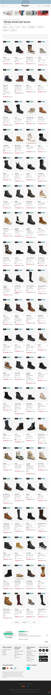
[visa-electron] (15, 668)
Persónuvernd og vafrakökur (26, 689)
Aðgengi (17, 689)
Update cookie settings (36, 689)
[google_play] (43, 657)
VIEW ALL (46, 641)
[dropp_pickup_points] (28, 668)
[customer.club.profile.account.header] (42, 6)
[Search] (39, 6)
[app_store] (43, 660)
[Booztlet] (25, 6)
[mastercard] (7, 668)
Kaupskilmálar (12, 689)
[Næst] (48, 2)
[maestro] (11, 668)
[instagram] (43, 650)
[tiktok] (47, 650)
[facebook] (40, 650)
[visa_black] (4, 668)
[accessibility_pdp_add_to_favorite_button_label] (12, 57)
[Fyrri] (2, 2)
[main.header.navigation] (2, 6)
